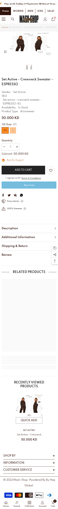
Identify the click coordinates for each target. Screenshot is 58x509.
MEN (30, 11)
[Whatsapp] (21, 195)
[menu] (3, 19)
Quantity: (7, 140)
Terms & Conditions (31, 178)
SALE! (50, 11)
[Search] (13, 19)
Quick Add (29, 420)
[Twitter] (9, 195)
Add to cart (23, 170)
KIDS (40, 11)
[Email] (15, 195)
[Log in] (45, 19)
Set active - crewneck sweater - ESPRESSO (29, 435)
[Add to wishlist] (51, 170)
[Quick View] (39, 402)
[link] (29, 362)
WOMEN (18, 11)
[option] (29, 44)
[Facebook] (3, 195)
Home (5, 11)
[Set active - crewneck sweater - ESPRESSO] (29, 405)
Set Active (19, 92)
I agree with (13, 178)
